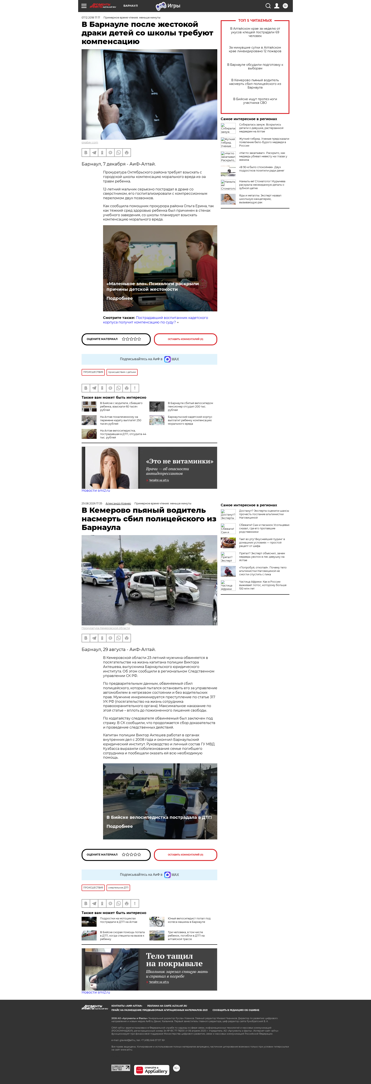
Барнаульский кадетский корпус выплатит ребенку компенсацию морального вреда (190, 420)
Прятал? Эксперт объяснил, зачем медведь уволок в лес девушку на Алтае (262, 557)
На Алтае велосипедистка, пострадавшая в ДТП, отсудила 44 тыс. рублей (123, 434)
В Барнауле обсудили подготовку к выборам (255, 66)
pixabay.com (90, 142)
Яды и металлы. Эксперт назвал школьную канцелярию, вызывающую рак (260, 199)
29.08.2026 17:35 (92, 503)
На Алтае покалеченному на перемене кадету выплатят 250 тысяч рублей (120, 420)
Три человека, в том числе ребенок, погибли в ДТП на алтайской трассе (186, 936)
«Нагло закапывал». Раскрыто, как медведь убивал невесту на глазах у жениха (263, 156)
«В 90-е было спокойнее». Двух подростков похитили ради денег (261, 168)
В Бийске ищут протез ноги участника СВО (255, 101)
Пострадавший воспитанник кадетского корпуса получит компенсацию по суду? (155, 320)
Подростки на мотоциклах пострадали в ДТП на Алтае (118, 920)
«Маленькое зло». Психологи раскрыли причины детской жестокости (152, 286)
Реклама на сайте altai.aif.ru (167, 1005)
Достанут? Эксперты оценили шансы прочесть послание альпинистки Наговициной (264, 514)
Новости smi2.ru (96, 490)
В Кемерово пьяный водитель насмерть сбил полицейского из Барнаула (255, 83)
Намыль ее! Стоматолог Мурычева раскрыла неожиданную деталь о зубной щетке (262, 185)
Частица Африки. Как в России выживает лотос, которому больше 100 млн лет (262, 585)
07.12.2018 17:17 (91, 17)
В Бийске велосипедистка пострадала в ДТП (159, 817)
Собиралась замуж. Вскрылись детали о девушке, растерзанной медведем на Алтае (261, 128)
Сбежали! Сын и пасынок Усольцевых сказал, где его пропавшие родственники (264, 528)
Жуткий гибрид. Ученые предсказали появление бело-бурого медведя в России (264, 142)
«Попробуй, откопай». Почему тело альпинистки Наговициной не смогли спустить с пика (263, 571)
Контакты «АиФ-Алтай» (126, 1005)
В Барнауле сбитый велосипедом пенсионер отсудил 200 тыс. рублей (190, 406)
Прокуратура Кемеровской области (106, 628)
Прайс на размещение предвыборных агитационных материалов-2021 (159, 1010)
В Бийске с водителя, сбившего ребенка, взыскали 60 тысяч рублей (121, 406)
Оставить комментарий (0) (185, 339)
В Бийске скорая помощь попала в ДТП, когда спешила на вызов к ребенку (122, 936)
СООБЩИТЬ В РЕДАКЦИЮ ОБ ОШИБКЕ (236, 1010)
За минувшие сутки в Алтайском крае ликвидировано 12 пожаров (255, 49)
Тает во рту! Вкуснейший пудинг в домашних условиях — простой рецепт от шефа (262, 542)
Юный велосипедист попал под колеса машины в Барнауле (189, 920)
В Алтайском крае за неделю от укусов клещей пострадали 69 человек (255, 32)
